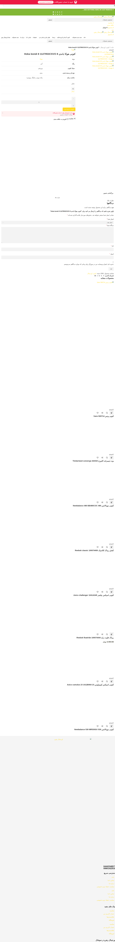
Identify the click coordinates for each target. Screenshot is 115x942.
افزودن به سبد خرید (69, 109)
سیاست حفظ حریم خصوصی (105, 886)
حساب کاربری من (108, 914)
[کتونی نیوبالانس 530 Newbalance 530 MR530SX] (97, 705)
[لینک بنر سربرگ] (57, 6)
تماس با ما (111, 880)
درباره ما (111, 883)
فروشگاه (111, 920)
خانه (113, 877)
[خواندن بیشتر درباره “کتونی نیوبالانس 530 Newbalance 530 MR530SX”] (111, 726)
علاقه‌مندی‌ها (110, 917)
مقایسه (112, 911)
